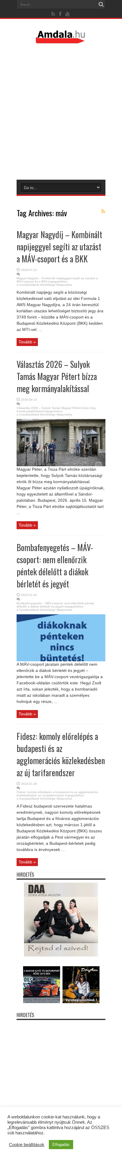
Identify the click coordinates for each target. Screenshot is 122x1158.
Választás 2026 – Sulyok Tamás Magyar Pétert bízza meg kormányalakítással (57, 376)
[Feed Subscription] (103, 211)
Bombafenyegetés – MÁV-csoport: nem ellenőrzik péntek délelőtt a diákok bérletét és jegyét (55, 565)
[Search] (101, 4)
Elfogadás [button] (61, 1144)
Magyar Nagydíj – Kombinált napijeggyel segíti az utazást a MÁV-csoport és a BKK (59, 246)
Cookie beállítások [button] (26, 1144)
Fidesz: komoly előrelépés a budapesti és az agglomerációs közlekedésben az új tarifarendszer (61, 754)
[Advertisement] (61, 111)
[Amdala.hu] (61, 41)
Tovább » (27, 342)
